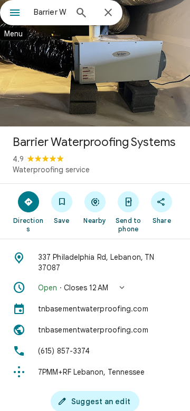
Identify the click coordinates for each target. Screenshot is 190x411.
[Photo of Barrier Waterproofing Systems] (95, 63)
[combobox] (50, 12)
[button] (95, 287)
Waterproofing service (51, 169)
